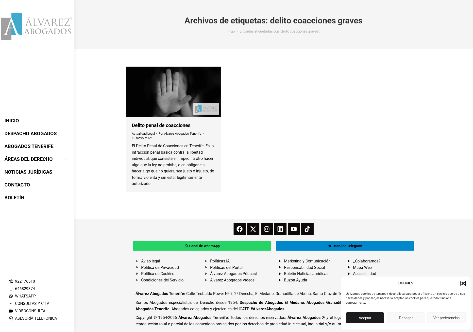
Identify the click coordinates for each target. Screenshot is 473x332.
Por (180, 133)
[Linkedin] (280, 229)
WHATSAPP (25, 296)
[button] (463, 283)
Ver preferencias (446, 318)
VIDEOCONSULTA (30, 311)
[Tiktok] (307, 229)
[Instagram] (267, 229)
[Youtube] (294, 229)
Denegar (406, 318)
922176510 (25, 281)
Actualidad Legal (143, 133)
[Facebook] (240, 229)
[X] (253, 229)
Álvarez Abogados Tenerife (203, 317)
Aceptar (365, 318)
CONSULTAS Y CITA (32, 303)
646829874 (25, 288)
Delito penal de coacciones (161, 125)
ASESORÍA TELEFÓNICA (36, 318)
